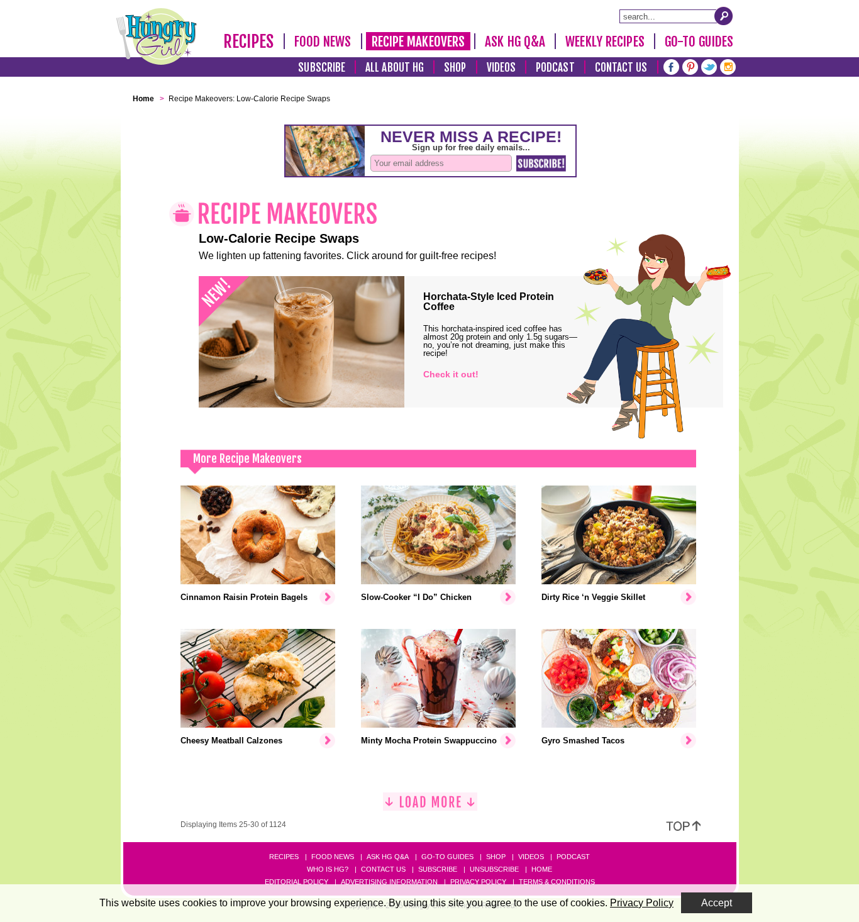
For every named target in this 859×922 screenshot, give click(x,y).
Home (541, 869)
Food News (323, 41)
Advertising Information (389, 882)
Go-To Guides (699, 41)
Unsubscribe (494, 869)
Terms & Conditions (557, 882)
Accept (716, 902)
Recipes (248, 41)
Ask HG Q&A (515, 41)
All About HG (394, 67)
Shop (455, 67)
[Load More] (430, 806)
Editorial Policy (296, 882)
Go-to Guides (447, 856)
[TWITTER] (709, 65)
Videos (501, 67)
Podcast (555, 67)
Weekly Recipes (604, 41)
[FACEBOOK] (671, 65)
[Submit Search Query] (723, 15)
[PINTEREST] (690, 65)
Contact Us (621, 67)
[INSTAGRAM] (728, 65)
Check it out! (451, 374)
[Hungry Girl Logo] (156, 36)
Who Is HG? (327, 869)
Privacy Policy (478, 882)
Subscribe (321, 67)
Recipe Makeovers (418, 41)
